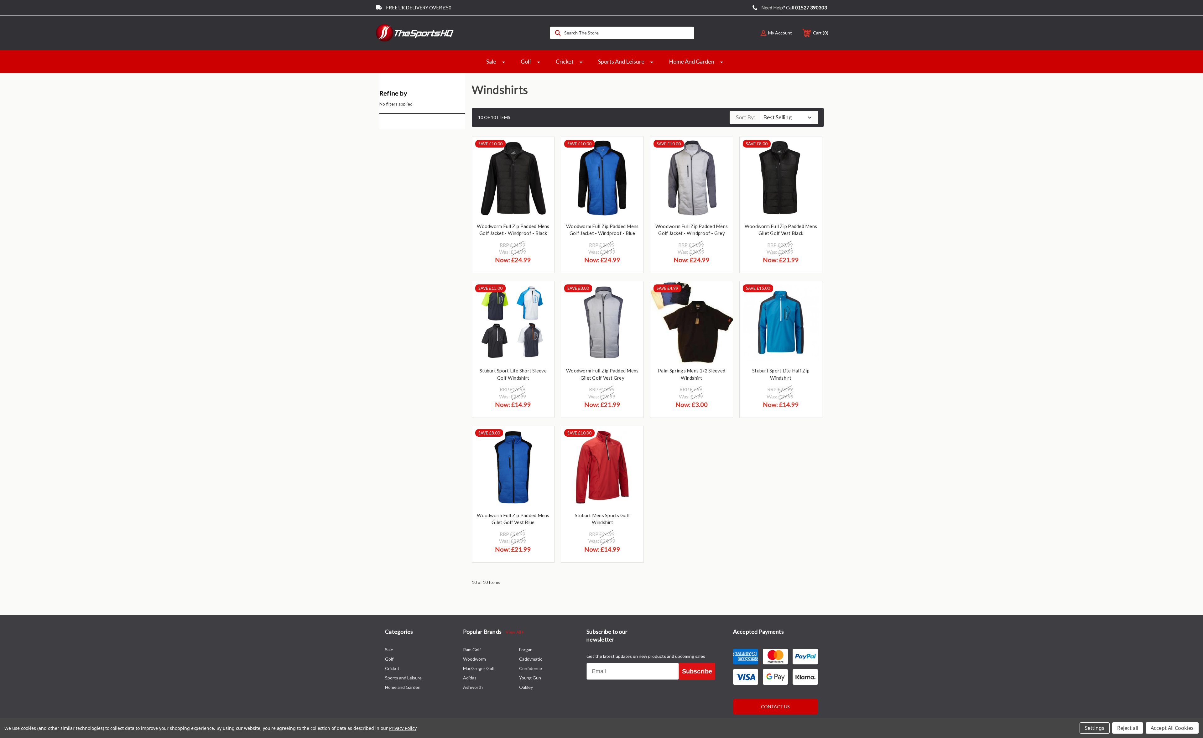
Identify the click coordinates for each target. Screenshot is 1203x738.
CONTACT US (775, 706)
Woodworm (474, 659)
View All (514, 632)
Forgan (526, 649)
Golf (526, 61)
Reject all (1127, 728)
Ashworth (473, 687)
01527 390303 (811, 7)
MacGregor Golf (479, 668)
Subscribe (697, 671)
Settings (1094, 728)
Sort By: (745, 117)
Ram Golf (472, 649)
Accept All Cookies (1172, 728)
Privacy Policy (402, 728)
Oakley (526, 687)
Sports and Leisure (621, 61)
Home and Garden (691, 61)
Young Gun (530, 677)
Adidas (470, 677)
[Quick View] (541, 149)
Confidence (530, 668)
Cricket (565, 61)
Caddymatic (530, 659)
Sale (491, 61)
